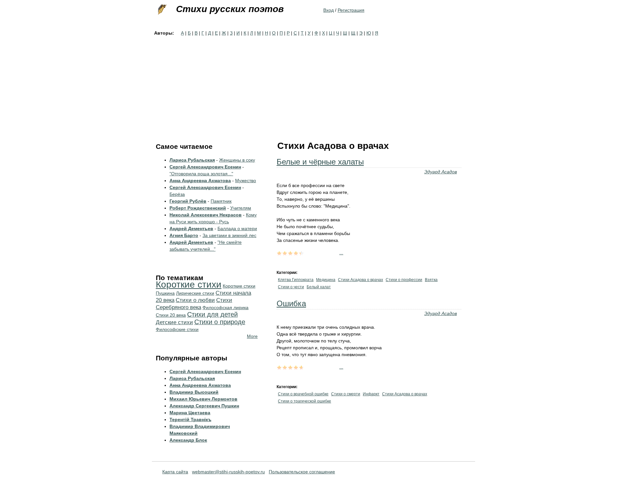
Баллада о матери (237, 228)
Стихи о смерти (345, 394)
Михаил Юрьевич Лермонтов (203, 399)
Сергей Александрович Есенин (205, 166)
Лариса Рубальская (192, 160)
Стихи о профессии (404, 279)
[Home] (161, 10)
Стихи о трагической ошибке (304, 401)
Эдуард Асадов (440, 171)
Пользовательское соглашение (302, 471)
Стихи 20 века (171, 315)
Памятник (221, 201)
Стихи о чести (291, 287)
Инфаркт (371, 394)
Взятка (431, 279)
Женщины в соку (237, 160)
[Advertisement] (313, 85)
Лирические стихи (195, 293)
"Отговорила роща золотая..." (201, 173)
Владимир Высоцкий (193, 392)
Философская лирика (225, 307)
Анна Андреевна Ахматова (200, 180)
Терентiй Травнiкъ (190, 419)
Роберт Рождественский (197, 208)
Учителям (240, 208)
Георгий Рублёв (187, 201)
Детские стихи (174, 322)
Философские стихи (177, 329)
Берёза (177, 194)
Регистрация (351, 10)
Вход (328, 10)
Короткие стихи (188, 284)
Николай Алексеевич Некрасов (205, 214)
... (341, 252)
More (252, 336)
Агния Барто (183, 235)
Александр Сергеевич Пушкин (204, 405)
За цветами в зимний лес (229, 235)
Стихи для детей (212, 314)
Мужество (245, 180)
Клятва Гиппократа (296, 279)
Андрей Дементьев (191, 228)
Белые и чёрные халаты (320, 161)
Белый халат (319, 287)
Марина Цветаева (189, 412)
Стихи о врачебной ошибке (303, 394)
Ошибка (291, 303)
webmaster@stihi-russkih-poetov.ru (228, 471)
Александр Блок (188, 440)
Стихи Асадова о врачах (360, 279)
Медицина (325, 279)
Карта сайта (175, 471)
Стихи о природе (219, 321)
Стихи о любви (195, 300)
